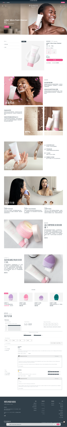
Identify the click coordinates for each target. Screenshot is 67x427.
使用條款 (61, 412)
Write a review (55, 41)
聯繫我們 (35, 403)
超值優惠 (63, 2)
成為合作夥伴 (61, 410)
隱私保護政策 (61, 413)
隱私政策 (17, 412)
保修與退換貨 (34, 406)
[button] (64, 422)
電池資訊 (35, 410)
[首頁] (33, 6)
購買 (58, 424)
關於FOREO (61, 403)
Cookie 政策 (61, 417)
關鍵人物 (61, 415)
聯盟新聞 (61, 406)
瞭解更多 (46, 237)
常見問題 (35, 408)
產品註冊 (52, 403)
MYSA (62, 408)
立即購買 (6, 26)
